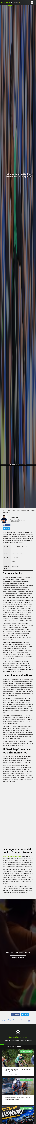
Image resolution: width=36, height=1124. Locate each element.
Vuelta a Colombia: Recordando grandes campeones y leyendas (17, 1098)
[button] (32, 2)
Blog (4, 510)
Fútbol (8, 510)
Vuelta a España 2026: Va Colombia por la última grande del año (17, 1070)
